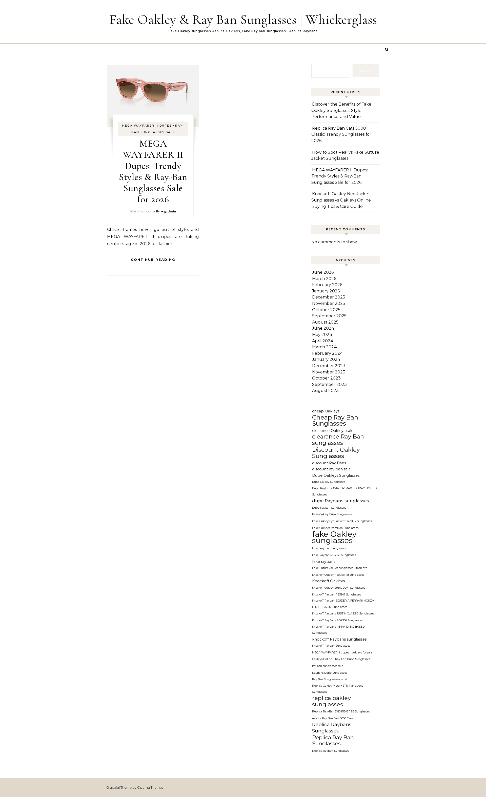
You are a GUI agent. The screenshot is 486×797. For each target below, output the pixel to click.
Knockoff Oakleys (328, 581)
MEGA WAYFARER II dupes (147, 125)
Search (366, 70)
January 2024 (326, 359)
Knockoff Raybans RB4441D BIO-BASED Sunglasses (338, 630)
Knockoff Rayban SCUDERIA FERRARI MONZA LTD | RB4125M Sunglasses (343, 604)
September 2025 (329, 315)
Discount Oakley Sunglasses (336, 453)
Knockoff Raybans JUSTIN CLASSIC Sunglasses (343, 613)
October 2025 (326, 309)
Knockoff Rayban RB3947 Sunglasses (336, 594)
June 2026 (323, 272)
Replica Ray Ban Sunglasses (333, 740)
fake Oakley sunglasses (334, 537)
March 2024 (324, 347)
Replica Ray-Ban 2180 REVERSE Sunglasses (341, 711)
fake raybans (323, 561)
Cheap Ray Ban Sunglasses (335, 420)
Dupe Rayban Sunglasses (329, 507)
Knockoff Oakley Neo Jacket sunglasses (338, 574)
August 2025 (325, 322)
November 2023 (328, 372)
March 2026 (324, 278)
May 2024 (322, 334)
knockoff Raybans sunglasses (339, 639)
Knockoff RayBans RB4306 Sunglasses (337, 620)
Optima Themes (150, 787)
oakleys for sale (362, 652)
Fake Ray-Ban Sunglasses (329, 548)
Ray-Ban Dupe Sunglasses (352, 659)
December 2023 (328, 365)
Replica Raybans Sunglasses (331, 728)
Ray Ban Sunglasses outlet (329, 679)
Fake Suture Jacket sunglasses (332, 568)
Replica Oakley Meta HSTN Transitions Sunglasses (337, 689)
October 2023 (326, 378)
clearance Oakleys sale (332, 430)
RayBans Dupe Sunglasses (329, 672)
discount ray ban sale (331, 469)
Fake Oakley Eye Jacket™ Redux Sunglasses (342, 521)
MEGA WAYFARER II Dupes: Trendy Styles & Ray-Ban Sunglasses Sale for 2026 (153, 171)
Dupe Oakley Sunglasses (328, 482)
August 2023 (325, 390)
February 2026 (327, 284)
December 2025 (328, 297)
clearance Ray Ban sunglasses (338, 440)
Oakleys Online (322, 659)
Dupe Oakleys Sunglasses (335, 475)
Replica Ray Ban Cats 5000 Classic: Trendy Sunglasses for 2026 (341, 134)
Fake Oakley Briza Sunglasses (332, 514)
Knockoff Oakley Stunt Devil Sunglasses (338, 587)
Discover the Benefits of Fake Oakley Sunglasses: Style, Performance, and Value (341, 110)
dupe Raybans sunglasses (340, 500)
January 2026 (326, 291)
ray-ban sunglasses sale (327, 666)
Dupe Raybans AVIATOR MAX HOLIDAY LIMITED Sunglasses (344, 491)
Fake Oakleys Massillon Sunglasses (335, 528)
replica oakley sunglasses (331, 701)
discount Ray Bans (329, 463)
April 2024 (322, 340)
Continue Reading (153, 259)
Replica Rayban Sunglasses (330, 750)
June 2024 (323, 328)
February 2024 (327, 353)
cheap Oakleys (325, 411)
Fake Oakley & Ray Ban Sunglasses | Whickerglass (243, 19)
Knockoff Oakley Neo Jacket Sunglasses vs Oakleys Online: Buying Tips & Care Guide (341, 200)
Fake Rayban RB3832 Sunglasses (334, 555)
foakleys (361, 568)
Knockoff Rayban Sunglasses (331, 645)
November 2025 (328, 303)
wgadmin (168, 211)
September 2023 (329, 384)
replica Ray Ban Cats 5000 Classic (334, 718)
